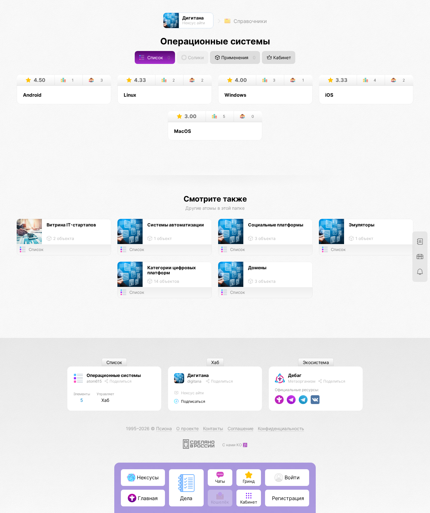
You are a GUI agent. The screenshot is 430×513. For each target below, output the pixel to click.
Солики (195, 57)
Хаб (215, 362)
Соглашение (240, 428)
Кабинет (281, 57)
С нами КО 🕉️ (234, 444)
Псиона (164, 428)
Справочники (249, 21)
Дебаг (295, 375)
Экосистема (316, 362)
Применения (238, 57)
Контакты (213, 428)
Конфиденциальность (281, 428)
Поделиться (120, 381)
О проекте (187, 428)
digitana (194, 381)
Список (158, 57)
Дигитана (198, 375)
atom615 (94, 381)
